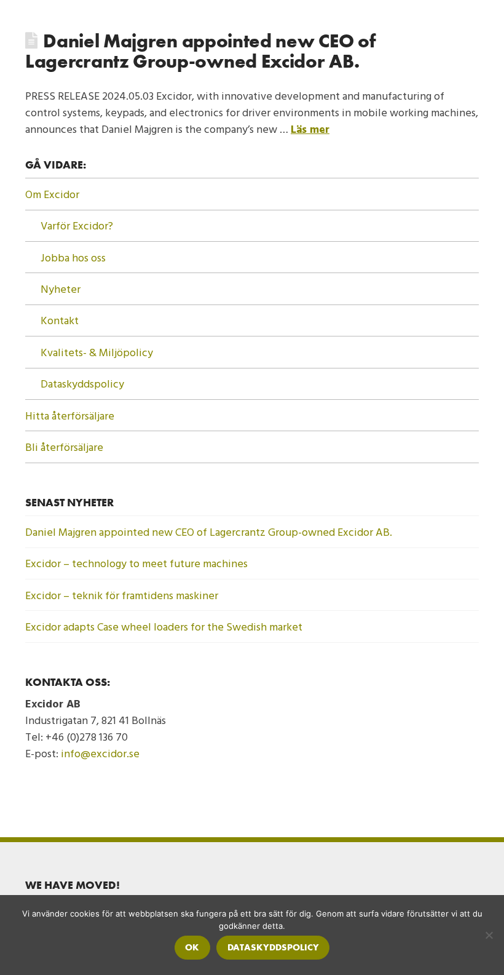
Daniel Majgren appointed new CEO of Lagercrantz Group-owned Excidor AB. (200, 51)
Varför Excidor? (77, 225)
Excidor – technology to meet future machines (136, 563)
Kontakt (60, 320)
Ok (192, 947)
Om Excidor (52, 194)
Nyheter (61, 289)
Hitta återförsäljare (69, 415)
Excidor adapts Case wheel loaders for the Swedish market (163, 626)
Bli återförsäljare (64, 447)
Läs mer (310, 129)
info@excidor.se (100, 753)
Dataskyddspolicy (82, 383)
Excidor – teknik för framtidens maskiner (121, 595)
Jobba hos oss (73, 257)
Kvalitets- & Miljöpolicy (97, 352)
